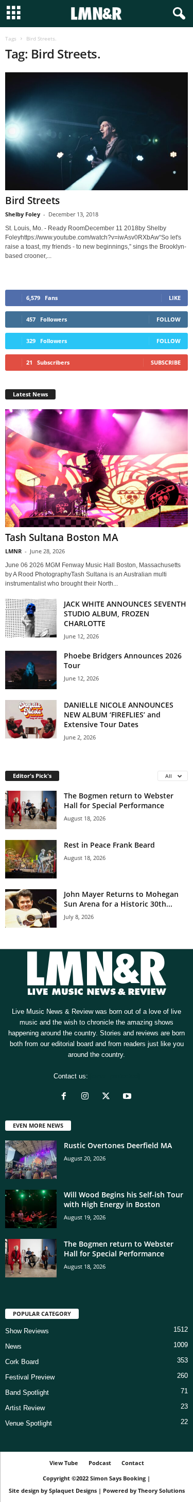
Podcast (100, 1463)
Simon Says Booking (118, 1478)
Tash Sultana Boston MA (61, 537)
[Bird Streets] (96, 131)
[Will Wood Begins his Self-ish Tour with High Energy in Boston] (31, 1209)
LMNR (13, 551)
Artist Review (25, 1408)
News (13, 1346)
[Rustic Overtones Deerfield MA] (31, 1159)
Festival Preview (30, 1377)
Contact (132, 1463)
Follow (168, 319)
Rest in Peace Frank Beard (109, 845)
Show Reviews (27, 1331)
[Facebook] (66, 1097)
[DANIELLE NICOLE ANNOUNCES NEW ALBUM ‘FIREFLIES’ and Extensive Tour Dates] (31, 719)
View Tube (63, 1463)
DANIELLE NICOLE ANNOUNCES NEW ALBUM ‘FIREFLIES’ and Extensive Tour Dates (118, 714)
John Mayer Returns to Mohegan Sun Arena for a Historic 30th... (121, 899)
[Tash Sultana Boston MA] (96, 468)
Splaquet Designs (73, 1490)
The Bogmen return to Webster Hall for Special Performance (118, 800)
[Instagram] (87, 1097)
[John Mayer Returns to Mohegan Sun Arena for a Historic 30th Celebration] (31, 908)
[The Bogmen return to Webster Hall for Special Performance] (31, 810)
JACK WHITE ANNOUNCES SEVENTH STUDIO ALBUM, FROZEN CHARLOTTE (125, 613)
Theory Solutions (161, 1490)
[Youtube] (128, 1097)
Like (175, 298)
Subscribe (166, 362)
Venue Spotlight (28, 1423)
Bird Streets (32, 200)
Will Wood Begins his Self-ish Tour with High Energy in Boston (123, 1199)
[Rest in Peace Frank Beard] (31, 859)
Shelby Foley (22, 214)
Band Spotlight (27, 1392)
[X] (108, 1097)
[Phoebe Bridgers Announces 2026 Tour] (31, 670)
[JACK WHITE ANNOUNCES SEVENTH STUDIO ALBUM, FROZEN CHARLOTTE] (31, 618)
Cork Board (22, 1362)
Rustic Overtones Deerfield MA (118, 1145)
